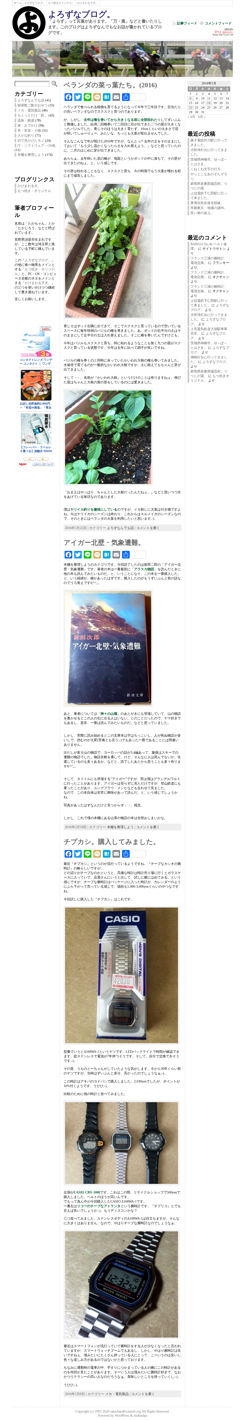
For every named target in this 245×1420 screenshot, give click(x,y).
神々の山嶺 (108, 714)
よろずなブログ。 (81, 14)
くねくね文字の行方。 (207, 169)
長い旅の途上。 (202, 213)
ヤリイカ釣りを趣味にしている (93, 509)
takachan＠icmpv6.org (125, 1411)
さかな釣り (25, 135)
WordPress (122, 1415)
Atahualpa (140, 1415)
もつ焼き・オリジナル (34, 191)
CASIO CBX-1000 (87, 1192)
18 (209, 103)
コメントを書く (148, 528)
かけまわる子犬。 (38, 283)
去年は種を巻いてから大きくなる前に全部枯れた (120, 120)
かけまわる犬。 (29, 186)
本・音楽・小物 (29, 130)
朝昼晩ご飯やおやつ (32, 105)
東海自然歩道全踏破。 (207, 203)
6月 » (202, 117)
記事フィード (187, 23)
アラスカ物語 (144, 569)
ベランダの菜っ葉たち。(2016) (110, 85)
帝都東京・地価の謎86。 (208, 208)
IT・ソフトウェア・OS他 (36, 145)
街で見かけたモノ (30, 140)
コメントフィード (218, 23)
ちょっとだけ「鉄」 (32, 115)
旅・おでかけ (27, 125)
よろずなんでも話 (30, 100)
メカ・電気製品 (29, 110)
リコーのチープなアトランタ (99, 1206)
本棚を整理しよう (30, 155)
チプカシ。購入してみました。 (112, 841)
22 (190, 107)
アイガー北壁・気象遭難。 (104, 542)
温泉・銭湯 (25, 120)
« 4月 (191, 117)
